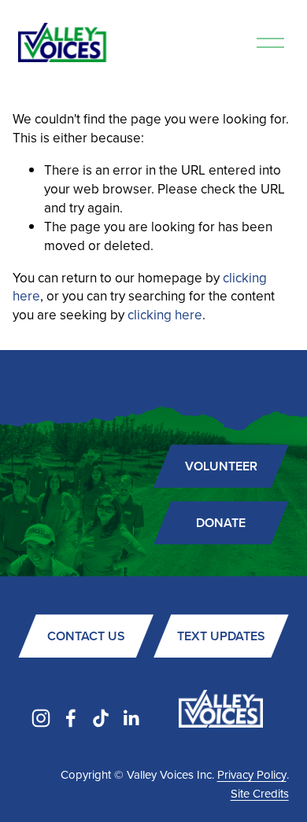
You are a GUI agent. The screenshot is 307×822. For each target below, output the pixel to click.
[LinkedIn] (130, 718)
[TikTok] (100, 718)
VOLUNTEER (221, 466)
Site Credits (260, 794)
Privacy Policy (252, 775)
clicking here (165, 314)
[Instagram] (40, 718)
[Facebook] (70, 718)
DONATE (221, 523)
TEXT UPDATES (221, 636)
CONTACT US (86, 636)
